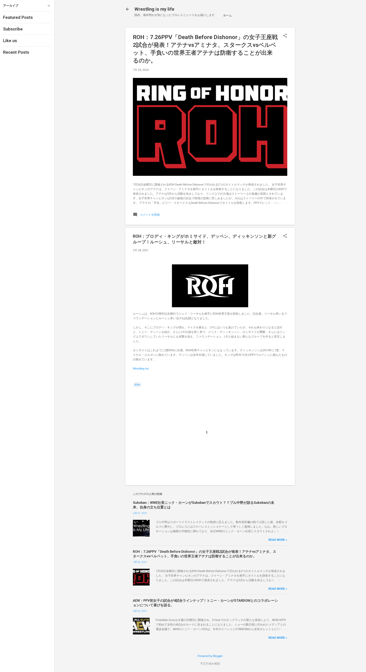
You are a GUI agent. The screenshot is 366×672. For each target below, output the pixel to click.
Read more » (277, 540)
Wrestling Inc (141, 368)
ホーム (227, 15)
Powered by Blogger (210, 656)
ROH (137, 384)
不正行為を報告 (210, 663)
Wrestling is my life (154, 9)
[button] (285, 36)
